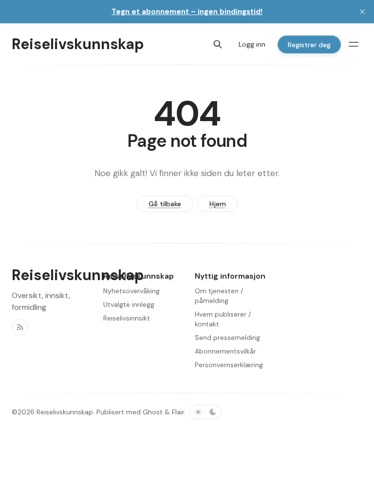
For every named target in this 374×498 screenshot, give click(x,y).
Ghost (153, 412)
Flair (178, 412)
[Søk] (217, 44)
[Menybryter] (353, 44)
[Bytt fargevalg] (205, 412)
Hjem (217, 203)
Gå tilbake (165, 203)
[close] (362, 11)
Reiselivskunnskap (65, 412)
